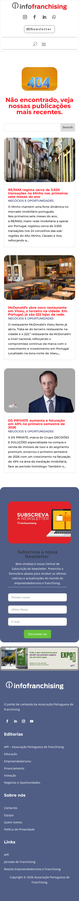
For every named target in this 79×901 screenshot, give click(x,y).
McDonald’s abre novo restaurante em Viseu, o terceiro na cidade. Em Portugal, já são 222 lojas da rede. (37, 311)
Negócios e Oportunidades (31, 200)
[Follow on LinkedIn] (44, 17)
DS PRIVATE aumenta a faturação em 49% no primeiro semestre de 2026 (36, 424)
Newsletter (41, 29)
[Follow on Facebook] (35, 17)
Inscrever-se (37, 634)
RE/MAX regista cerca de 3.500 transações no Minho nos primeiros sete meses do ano (38, 193)
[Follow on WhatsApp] (54, 17)
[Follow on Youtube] (31, 721)
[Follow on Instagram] (25, 17)
